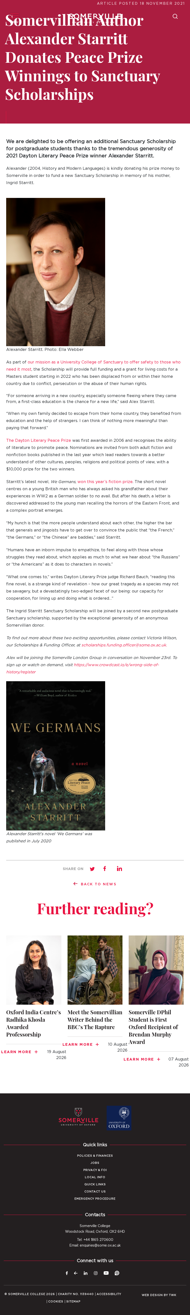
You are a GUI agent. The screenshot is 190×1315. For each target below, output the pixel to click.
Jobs (95, 1163)
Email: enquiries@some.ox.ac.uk (95, 1245)
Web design (152, 1295)
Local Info (95, 1177)
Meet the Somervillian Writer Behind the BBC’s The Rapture (95, 997)
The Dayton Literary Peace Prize (38, 441)
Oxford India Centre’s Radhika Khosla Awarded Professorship (33, 1000)
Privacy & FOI (95, 1170)
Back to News (99, 884)
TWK (172, 1295)
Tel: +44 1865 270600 (95, 1240)
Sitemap (73, 1301)
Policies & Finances (95, 1155)
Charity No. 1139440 (76, 1294)
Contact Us (95, 1191)
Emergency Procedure (95, 1198)
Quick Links (95, 1184)
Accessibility (109, 1294)
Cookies (55, 1301)
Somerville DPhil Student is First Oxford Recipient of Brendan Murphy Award (156, 1004)
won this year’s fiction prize (105, 482)
